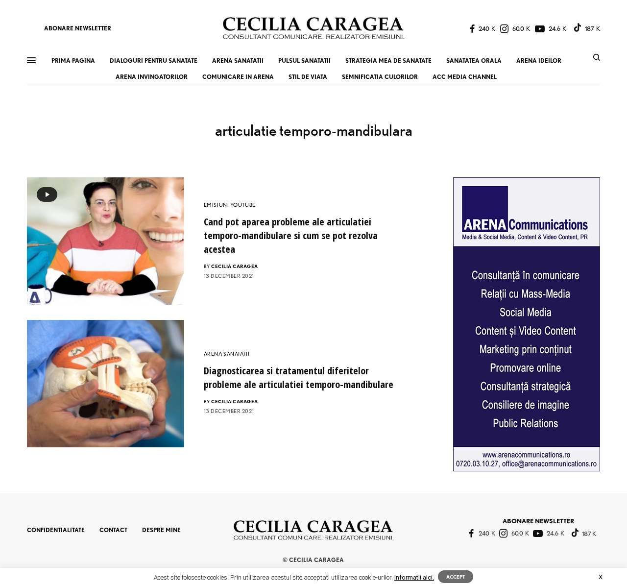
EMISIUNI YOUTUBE (230, 204)
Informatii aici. (414, 577)
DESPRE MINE (161, 530)
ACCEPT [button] (455, 577)
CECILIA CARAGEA (234, 266)
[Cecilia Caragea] (313, 28)
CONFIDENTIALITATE (56, 530)
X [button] (601, 577)
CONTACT (113, 530)
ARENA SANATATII (226, 353)
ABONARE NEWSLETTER (77, 28)
